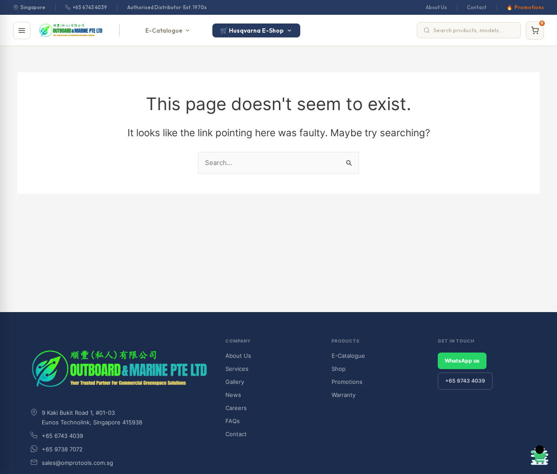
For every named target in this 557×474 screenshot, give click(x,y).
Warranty (344, 394)
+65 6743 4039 (90, 7)
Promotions (529, 7)
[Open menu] (21, 30)
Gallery (234, 381)
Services (236, 368)
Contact (477, 7)
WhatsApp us (462, 360)
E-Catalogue (163, 30)
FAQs (232, 420)
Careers (236, 407)
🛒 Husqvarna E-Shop (252, 30)
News (233, 394)
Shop (339, 368)
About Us (436, 7)
